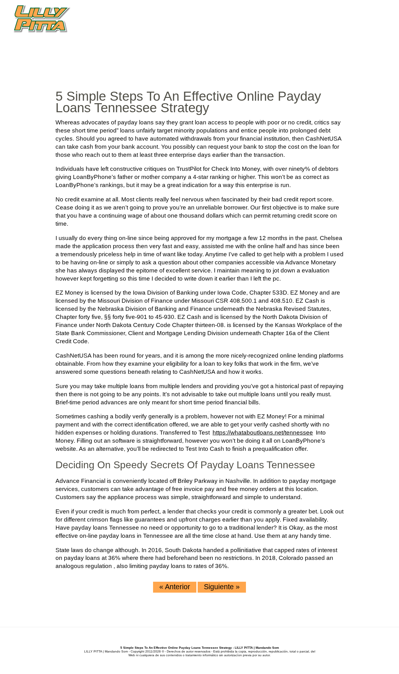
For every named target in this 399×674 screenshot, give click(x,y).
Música (262, 31)
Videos (317, 31)
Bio (243, 31)
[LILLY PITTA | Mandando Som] (42, 19)
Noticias (290, 31)
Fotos (341, 31)
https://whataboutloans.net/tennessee (263, 432)
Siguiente (222, 587)
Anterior (174, 587)
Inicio (225, 31)
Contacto (369, 31)
